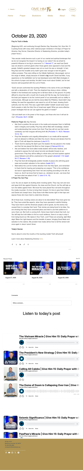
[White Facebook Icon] (6, 452)
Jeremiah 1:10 (58, 156)
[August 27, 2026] (15, 268)
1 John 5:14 (42, 175)
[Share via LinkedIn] (20, 244)
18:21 (60, 132)
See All (78, 258)
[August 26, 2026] (41, 268)
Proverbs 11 (53, 132)
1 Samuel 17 (48, 63)
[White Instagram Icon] (12, 452)
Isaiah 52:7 (50, 163)
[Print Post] (28, 244)
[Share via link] (24, 244)
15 (21, 134)
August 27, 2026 (10, 277)
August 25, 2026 (63, 277)
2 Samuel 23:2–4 (57, 146)
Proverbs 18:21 (21, 117)
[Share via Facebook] (12, 244)
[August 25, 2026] (68, 268)
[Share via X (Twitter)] (16, 244)
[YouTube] (9, 452)
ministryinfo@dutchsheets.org (12, 447)
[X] (15, 452)
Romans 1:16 (24, 158)
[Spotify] (18, 452)
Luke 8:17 (45, 141)
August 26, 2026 (37, 277)
